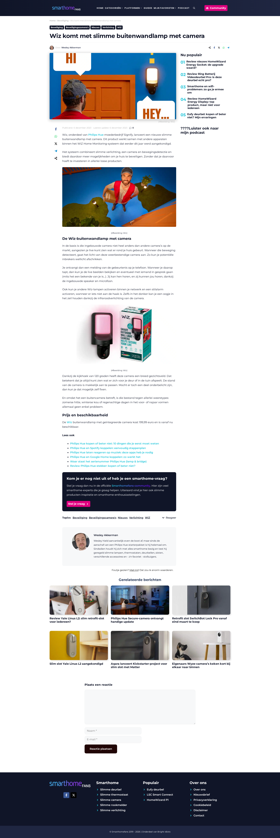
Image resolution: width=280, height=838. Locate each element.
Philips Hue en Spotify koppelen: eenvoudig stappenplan (108, 448)
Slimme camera (110, 800)
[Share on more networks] (209, 47)
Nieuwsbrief (202, 794)
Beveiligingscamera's (77, 27)
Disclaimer (201, 810)
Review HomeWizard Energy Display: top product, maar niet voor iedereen (204, 103)
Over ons (199, 789)
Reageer (171, 517)
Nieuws (95, 27)
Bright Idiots (164, 831)
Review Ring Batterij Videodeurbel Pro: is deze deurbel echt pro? (204, 77)
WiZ (119, 27)
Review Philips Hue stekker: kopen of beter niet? (102, 466)
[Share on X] (219, 47)
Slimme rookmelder (113, 805)
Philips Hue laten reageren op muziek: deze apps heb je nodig (111, 452)
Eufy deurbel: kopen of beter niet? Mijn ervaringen (206, 116)
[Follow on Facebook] (66, 795)
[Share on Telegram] (228, 47)
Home (100, 8)
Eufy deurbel (155, 789)
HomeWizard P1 (158, 800)
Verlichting (108, 27)
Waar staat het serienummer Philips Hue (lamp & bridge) (108, 461)
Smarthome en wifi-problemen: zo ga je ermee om (205, 89)
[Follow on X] (74, 795)
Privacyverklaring (205, 800)
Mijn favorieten (164, 8)
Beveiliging (63, 20)
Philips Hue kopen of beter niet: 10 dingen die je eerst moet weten (114, 443)
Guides (148, 8)
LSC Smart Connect (160, 794)
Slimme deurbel (110, 789)
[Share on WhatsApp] (223, 47)
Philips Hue (95, 134)
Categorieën (113, 8)
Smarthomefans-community (131, 485)
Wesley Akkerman (71, 47)
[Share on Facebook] (214, 47)
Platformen (132, 8)
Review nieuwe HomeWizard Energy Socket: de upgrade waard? (206, 64)
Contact (199, 815)
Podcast (183, 8)
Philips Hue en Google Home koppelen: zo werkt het (105, 457)
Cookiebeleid (202, 805)
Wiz (69, 422)
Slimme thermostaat (114, 794)
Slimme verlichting (112, 810)
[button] (194, 8)
